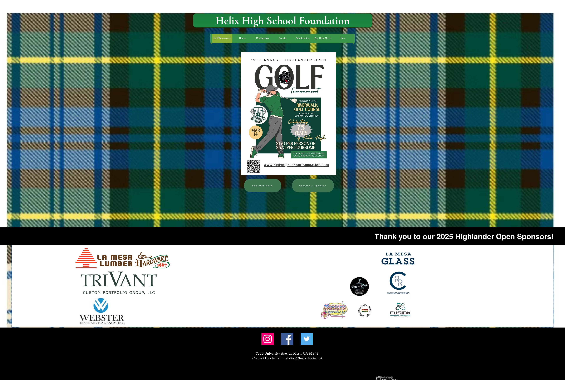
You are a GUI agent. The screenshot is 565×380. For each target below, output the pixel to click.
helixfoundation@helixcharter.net (297, 358)
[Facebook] (287, 339)
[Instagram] (267, 339)
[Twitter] (307, 339)
